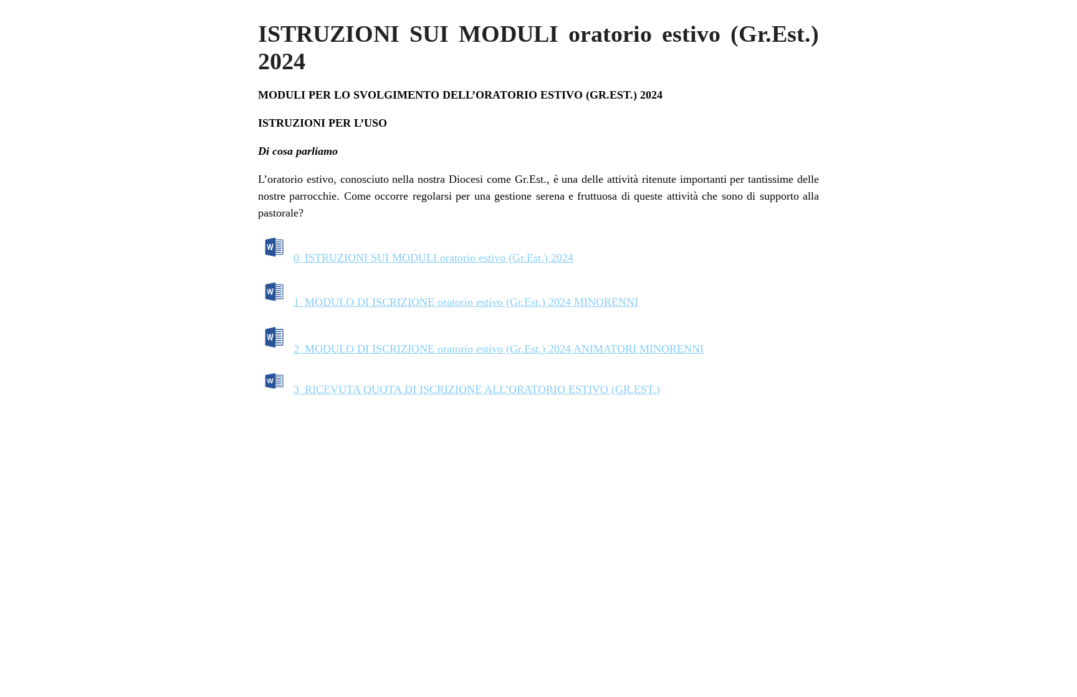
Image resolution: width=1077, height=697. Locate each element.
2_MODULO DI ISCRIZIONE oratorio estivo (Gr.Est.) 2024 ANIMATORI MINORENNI (499, 349)
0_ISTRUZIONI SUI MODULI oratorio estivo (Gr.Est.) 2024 (433, 257)
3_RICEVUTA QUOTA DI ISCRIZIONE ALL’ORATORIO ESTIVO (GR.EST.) (477, 389)
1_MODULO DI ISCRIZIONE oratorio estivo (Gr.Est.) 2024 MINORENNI (466, 302)
